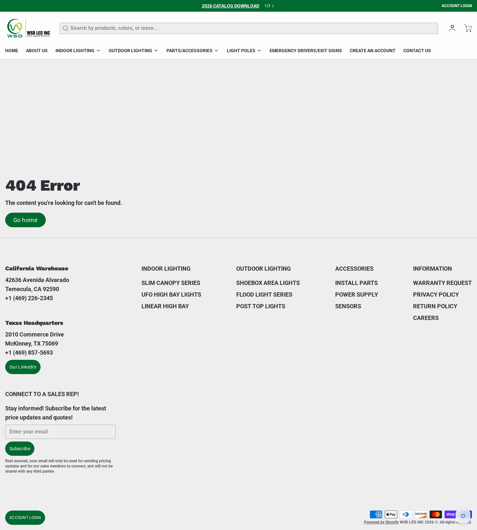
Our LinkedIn (22, 367)
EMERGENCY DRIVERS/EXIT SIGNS (306, 50)
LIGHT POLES (241, 50)
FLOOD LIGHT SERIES (264, 294)
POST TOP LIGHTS (260, 306)
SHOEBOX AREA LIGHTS (268, 282)
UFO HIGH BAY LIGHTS (171, 294)
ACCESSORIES (354, 268)
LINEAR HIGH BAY (165, 306)
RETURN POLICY (435, 306)
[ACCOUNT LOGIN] (449, 28)
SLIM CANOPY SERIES (170, 282)
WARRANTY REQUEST (442, 282)
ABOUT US (37, 50)
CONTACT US (417, 50)
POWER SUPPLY (356, 294)
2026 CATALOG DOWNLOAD (230, 5)
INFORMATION (432, 268)
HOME (11, 50)
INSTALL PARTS (356, 282)
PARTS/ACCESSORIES (189, 50)
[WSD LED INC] (28, 28)
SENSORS (348, 306)
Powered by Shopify (381, 522)
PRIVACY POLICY (436, 294)
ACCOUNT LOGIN (457, 6)
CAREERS (426, 317)
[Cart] (465, 28)
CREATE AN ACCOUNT (373, 50)
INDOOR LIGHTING (74, 50)
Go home (25, 220)
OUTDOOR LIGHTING (130, 50)
